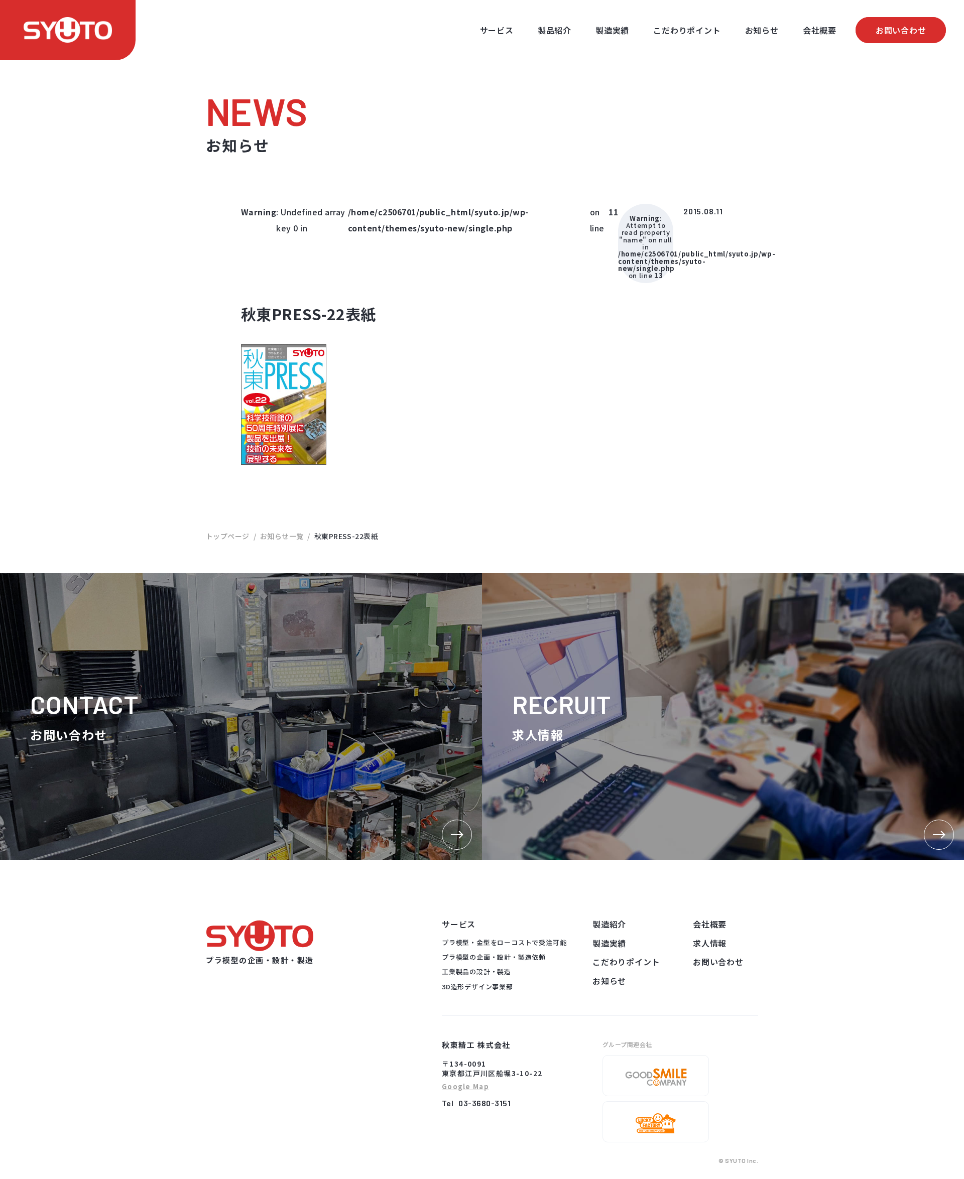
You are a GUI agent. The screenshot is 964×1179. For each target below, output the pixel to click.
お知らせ (762, 30)
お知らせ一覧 (282, 536)
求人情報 (710, 943)
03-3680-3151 (484, 1103)
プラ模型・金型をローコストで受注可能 (504, 942)
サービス (497, 30)
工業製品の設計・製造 (476, 971)
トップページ (228, 536)
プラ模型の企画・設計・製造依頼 (494, 957)
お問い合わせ (901, 30)
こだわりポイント (686, 30)
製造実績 (612, 30)
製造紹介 (609, 924)
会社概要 (819, 30)
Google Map (465, 1087)
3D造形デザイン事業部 (477, 986)
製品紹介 (554, 30)
